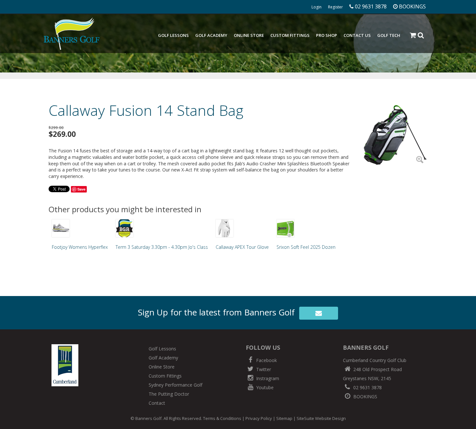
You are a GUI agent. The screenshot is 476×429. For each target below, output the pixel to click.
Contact (157, 403)
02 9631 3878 (367, 387)
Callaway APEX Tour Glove (242, 247)
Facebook (266, 360)
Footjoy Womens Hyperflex (80, 247)
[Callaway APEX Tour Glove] (224, 228)
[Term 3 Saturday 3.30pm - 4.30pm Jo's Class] (124, 228)
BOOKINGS (364, 396)
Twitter (263, 369)
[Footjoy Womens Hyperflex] (61, 228)
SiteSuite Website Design (321, 418)
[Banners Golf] (71, 33)
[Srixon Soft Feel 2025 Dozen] (285, 228)
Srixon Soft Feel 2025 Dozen (306, 247)
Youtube (264, 387)
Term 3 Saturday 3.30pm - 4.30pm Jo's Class (162, 247)
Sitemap (284, 418)
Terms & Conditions (222, 418)
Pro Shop (326, 35)
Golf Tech (388, 35)
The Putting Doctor (169, 394)
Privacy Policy (258, 418)
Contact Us (357, 35)
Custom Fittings (290, 35)
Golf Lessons (173, 35)
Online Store (249, 35)
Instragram (267, 378)
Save (81, 189)
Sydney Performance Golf (175, 385)
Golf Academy (211, 35)
